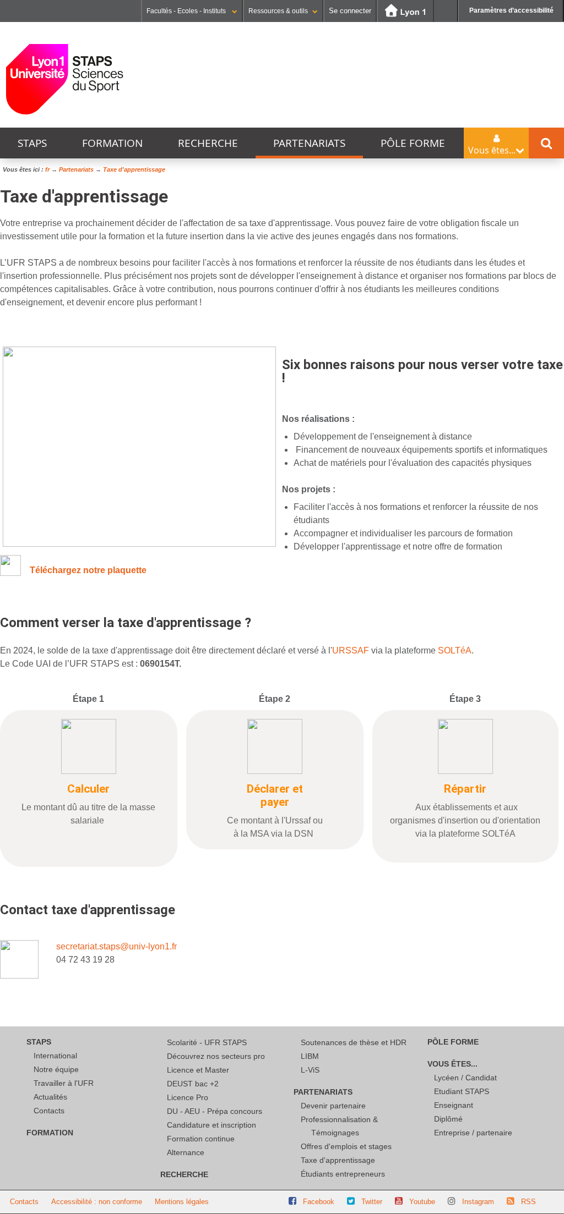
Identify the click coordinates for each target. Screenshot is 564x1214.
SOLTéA (454, 650)
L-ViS (310, 1069)
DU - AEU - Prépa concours (214, 1111)
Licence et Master (198, 1069)
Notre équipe (56, 1069)
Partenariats (309, 143)
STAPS (32, 143)
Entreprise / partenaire (473, 1132)
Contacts (49, 1110)
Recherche (208, 143)
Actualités (50, 1096)
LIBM (310, 1056)
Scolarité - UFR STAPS (207, 1042)
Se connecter (350, 11)
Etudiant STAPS (461, 1091)
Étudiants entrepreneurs (343, 1173)
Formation (112, 143)
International (55, 1055)
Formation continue (201, 1138)
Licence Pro (187, 1097)
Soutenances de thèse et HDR (353, 1042)
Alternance (185, 1152)
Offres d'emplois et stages (346, 1146)
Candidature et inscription (211, 1124)
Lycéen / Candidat (465, 1077)
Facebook (318, 1201)
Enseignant (453, 1105)
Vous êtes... (452, 1063)
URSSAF (350, 650)
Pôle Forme (413, 143)
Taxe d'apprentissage (338, 1160)
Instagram (478, 1201)
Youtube (422, 1201)
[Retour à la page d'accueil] (65, 79)
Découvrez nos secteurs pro (216, 1056)
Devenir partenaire (333, 1105)
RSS (528, 1201)
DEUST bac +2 (193, 1083)
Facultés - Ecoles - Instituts (187, 11)
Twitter (371, 1201)
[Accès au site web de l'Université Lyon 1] (405, 11)
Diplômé (448, 1118)
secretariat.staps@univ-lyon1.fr (116, 946)
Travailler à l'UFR (64, 1083)
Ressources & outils (278, 11)
